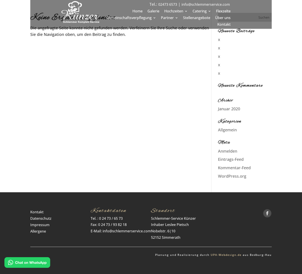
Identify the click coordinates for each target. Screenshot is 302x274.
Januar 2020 (229, 108)
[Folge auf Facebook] (267, 213)
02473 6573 (167, 4)
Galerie (153, 12)
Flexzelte (223, 12)
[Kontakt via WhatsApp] (27, 263)
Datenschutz (42, 218)
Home (137, 12)
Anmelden (227, 151)
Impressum (40, 224)
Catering (200, 12)
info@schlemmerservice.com (206, 4)
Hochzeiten (173, 12)
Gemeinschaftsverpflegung (129, 18)
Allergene (38, 231)
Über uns (223, 18)
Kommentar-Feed (234, 167)
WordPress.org (232, 176)
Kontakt (224, 25)
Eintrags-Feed (231, 159)
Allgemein (227, 129)
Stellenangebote (196, 18)
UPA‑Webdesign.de (226, 255)
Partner (167, 18)
